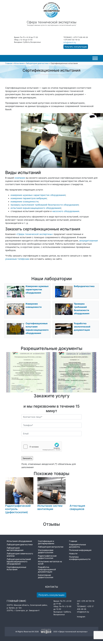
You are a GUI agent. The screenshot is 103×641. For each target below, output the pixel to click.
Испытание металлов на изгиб (50, 562)
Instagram (81, 617)
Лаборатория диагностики (37, 63)
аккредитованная (88, 240)
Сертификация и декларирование (46, 542)
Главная (8, 63)
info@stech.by (69, 42)
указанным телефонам (17, 259)
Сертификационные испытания (16, 568)
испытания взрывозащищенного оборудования (36, 208)
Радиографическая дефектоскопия (47, 557)
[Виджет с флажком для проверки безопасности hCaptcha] (41, 447)
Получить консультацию (76, 47)
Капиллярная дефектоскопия (45, 576)
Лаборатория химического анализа (20, 554)
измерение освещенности (24, 201)
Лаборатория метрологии (50, 547)
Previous (9, 372)
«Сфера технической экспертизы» (34, 234)
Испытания (19, 63)
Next (94, 372)
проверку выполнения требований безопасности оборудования (45, 204)
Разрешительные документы (77, 545)
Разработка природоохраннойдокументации (47, 569)
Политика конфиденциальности (79, 558)
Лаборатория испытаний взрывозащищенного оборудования (19, 561)
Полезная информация (80, 550)
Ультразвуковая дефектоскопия (45, 551)
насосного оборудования (65, 211)
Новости (73, 553)
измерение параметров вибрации (29, 198)
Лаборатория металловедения (15, 549)
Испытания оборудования (19, 541)
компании (20, 177)
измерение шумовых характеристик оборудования (38, 195)
